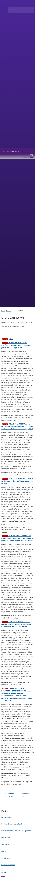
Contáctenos (5, 858)
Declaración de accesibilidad (11, 824)
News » (5, 872)
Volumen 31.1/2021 (9, 795)
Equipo (3, 851)
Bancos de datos (7, 817)
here (19, 784)
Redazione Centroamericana (14, 322)
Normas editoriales (8, 865)
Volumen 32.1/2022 (26, 795)
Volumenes (5, 327)
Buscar (31, 10)
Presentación (6, 837)
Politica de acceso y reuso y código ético (16, 831)
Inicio (3, 311)
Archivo (8, 311)
